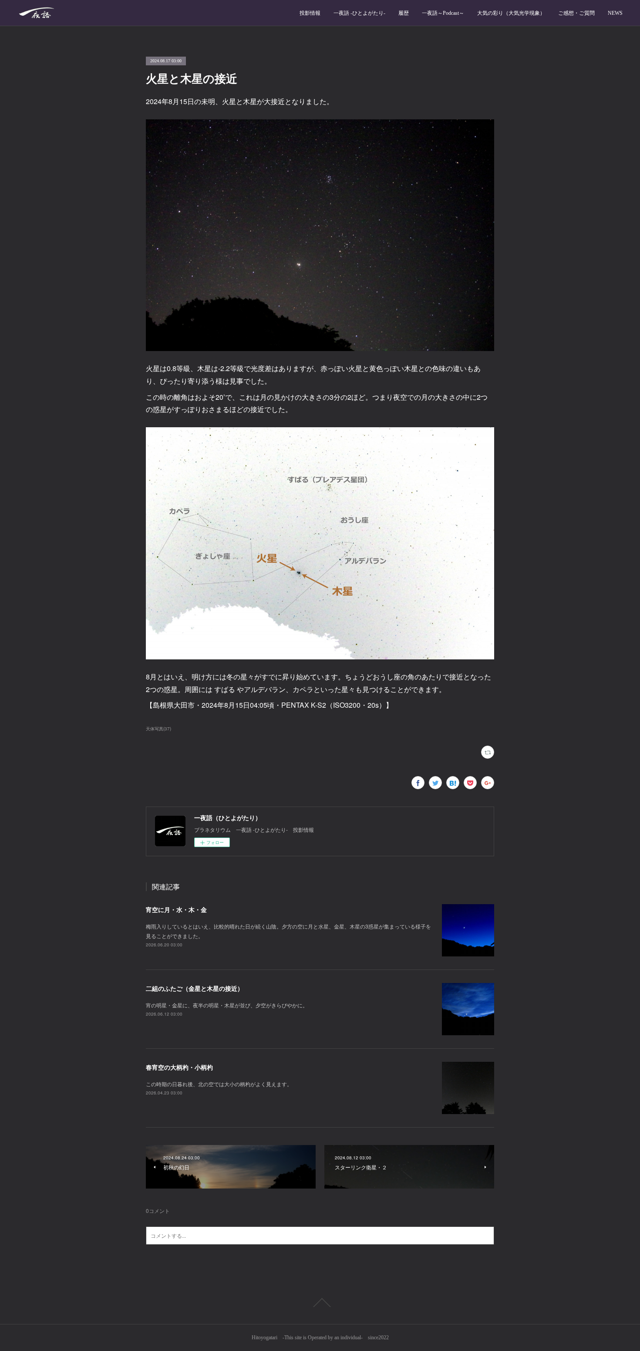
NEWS (615, 13)
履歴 (403, 13)
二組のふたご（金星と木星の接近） (194, 988)
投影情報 (310, 13)
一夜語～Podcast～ (443, 13)
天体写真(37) (158, 729)
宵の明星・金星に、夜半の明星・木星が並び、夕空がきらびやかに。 (227, 1005)
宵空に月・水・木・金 (176, 909)
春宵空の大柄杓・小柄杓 (179, 1067)
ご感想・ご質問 (576, 13)
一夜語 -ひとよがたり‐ (359, 13)
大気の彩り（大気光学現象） (511, 13)
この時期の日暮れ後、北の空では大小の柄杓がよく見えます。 (219, 1084)
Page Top (320, 1302)
